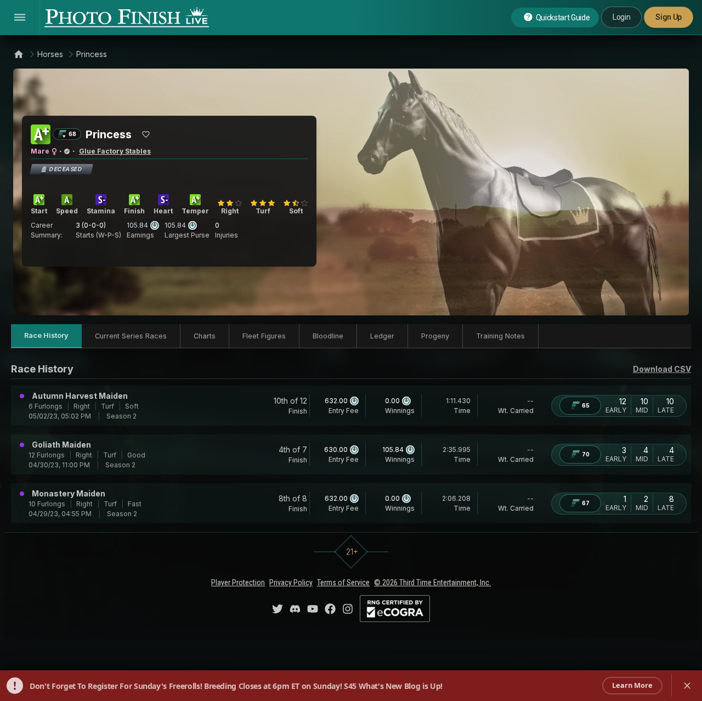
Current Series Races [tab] (131, 336)
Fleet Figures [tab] (264, 336)
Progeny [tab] (435, 336)
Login (621, 17)
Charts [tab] (205, 336)
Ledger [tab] (382, 336)
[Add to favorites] (146, 134)
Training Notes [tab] (500, 336)
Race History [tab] (46, 335)
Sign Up (668, 17)
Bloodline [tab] (328, 336)
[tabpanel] (351, 442)
